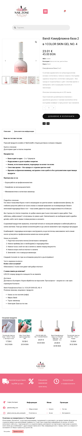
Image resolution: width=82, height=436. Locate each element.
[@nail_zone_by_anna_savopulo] (4, 413)
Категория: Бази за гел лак (18, 304)
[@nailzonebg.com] (4, 408)
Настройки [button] (7, 431)
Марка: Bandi (12, 298)
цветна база (64, 61)
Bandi (48, 64)
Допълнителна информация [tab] (24, 131)
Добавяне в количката (61, 116)
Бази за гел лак (54, 61)
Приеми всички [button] (17, 431)
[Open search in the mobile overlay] (41, 27)
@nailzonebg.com (12, 407)
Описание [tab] (7, 131)
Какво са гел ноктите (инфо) (18, 295)
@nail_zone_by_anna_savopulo (16, 413)
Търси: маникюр (14, 301)
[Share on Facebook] (44, 123)
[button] (45, 11)
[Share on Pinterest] (48, 123)
